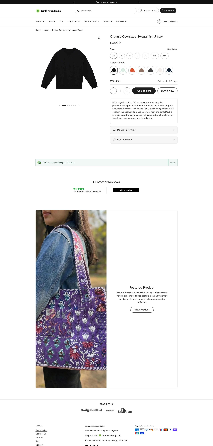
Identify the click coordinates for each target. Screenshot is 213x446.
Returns (39, 437)
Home (38, 30)
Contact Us (41, 433)
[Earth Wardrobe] (48, 11)
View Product (142, 309)
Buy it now (167, 90)
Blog (38, 441)
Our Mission (41, 430)
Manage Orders (150, 10)
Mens (46, 30)
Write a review (126, 190)
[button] (168, 10)
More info (173, 162)
